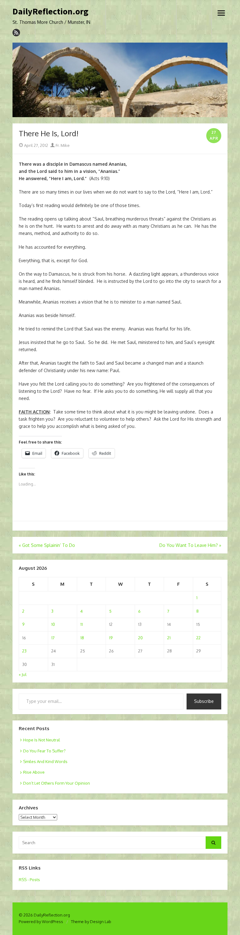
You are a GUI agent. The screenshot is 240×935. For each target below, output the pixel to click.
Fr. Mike (62, 145)
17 (53, 637)
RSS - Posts (29, 879)
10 (53, 624)
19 (110, 637)
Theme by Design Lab (91, 921)
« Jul (23, 674)
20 (140, 637)
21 (169, 637)
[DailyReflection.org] (120, 80)
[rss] (16, 32)
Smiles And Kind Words (45, 761)
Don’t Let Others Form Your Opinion (56, 783)
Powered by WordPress (41, 921)
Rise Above (34, 772)
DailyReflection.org (50, 11)
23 (24, 650)
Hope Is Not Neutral (41, 739)
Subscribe (204, 701)
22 (198, 637)
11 (81, 624)
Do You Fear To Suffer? (44, 750)
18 (82, 637)
